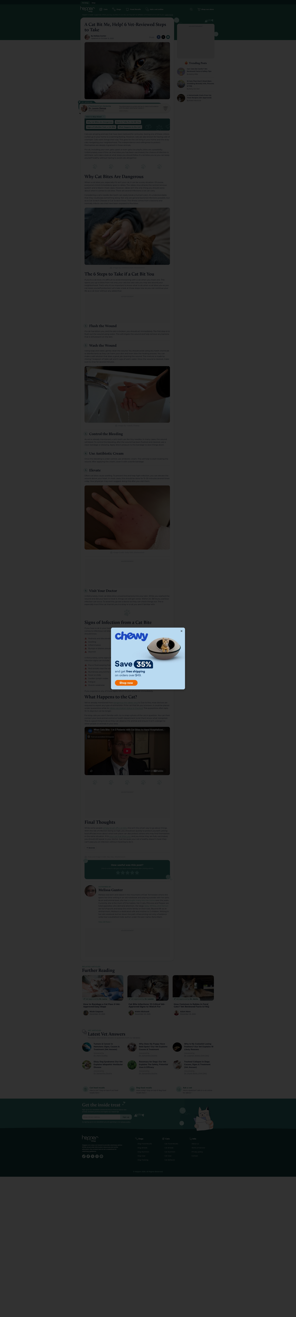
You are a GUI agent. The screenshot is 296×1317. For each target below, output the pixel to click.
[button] (181, 631)
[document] (148, 658)
